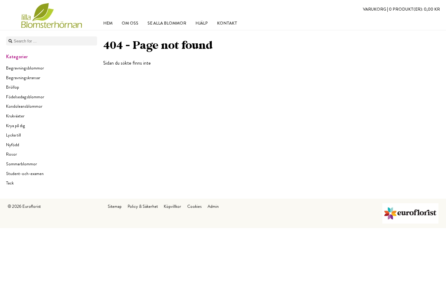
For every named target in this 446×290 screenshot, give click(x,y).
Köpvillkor (172, 206)
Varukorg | (401, 9)
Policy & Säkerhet (143, 206)
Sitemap (115, 206)
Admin (213, 206)
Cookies (194, 206)
